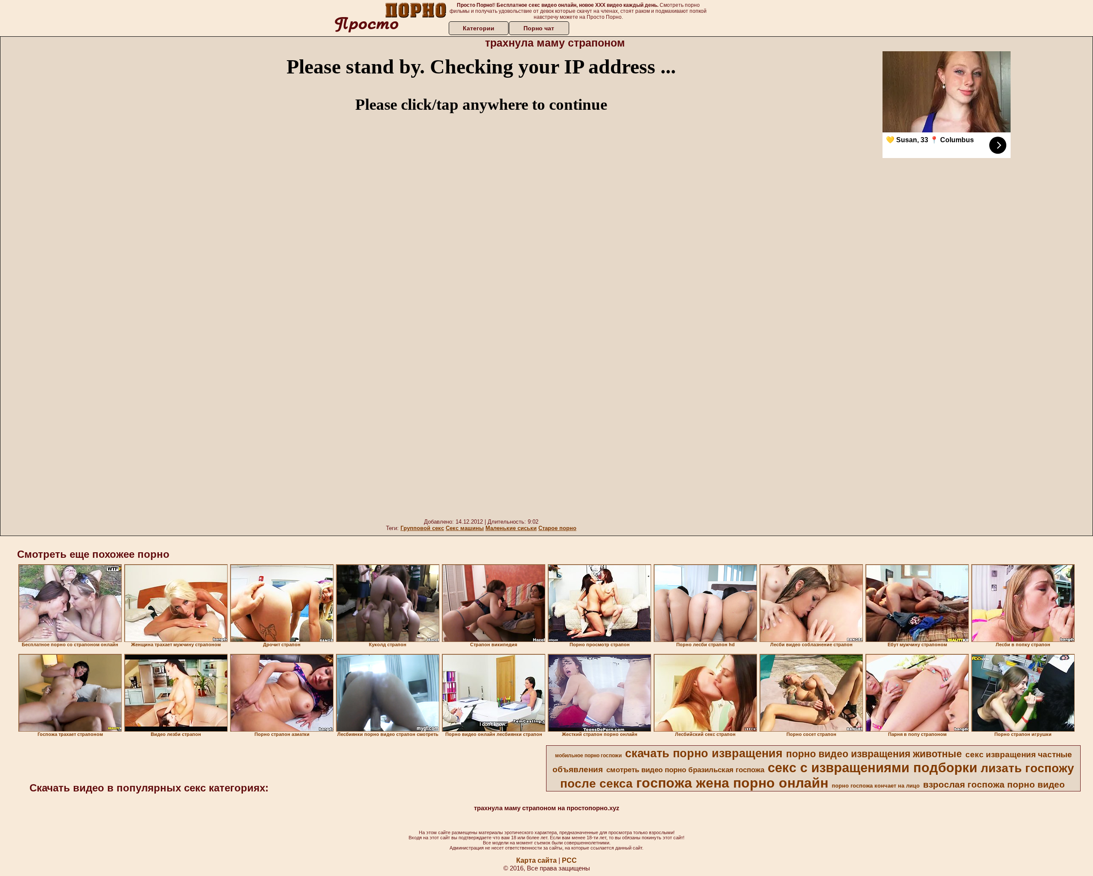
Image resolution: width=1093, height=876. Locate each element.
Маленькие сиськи (511, 528)
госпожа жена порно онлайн (732, 783)
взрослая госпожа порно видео (994, 784)
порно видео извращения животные (874, 753)
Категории (478, 28)
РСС (569, 860)
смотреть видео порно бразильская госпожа (685, 769)
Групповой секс (422, 528)
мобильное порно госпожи (588, 756)
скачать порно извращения (704, 753)
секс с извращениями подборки (872, 767)
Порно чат (538, 28)
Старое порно (557, 528)
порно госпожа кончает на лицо (876, 785)
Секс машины (465, 528)
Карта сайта (536, 860)
